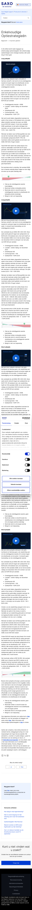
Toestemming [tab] (6, 423)
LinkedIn (7, 755)
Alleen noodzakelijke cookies (16, 490)
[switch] (27, 459)
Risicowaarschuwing (16, 880)
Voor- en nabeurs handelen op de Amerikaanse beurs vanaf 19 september (13, 831)
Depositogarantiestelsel (16, 886)
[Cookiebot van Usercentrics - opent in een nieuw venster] (22, 418)
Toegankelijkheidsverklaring (16, 876)
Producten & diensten (20, 11)
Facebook (2, 755)
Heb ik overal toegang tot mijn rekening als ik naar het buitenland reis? (14, 816)
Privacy (16, 890)
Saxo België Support (7, 11)
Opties (3, 13)
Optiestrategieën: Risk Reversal (13, 821)
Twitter (5, 755)
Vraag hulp (16, 863)
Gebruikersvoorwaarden (16, 883)
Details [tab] (16, 423)
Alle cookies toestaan (16, 478)
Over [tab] (26, 423)
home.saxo (19, 22)
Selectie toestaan (16, 484)
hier (28, 716)
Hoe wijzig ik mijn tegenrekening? (13, 811)
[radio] (10, 767)
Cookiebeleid (16, 893)
